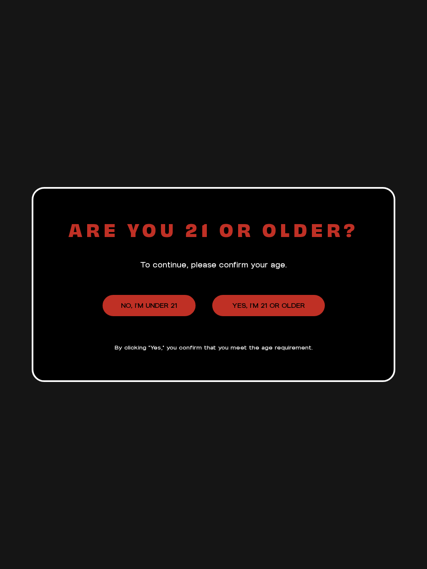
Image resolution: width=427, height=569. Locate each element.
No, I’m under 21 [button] (149, 305)
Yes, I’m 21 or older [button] (268, 305)
